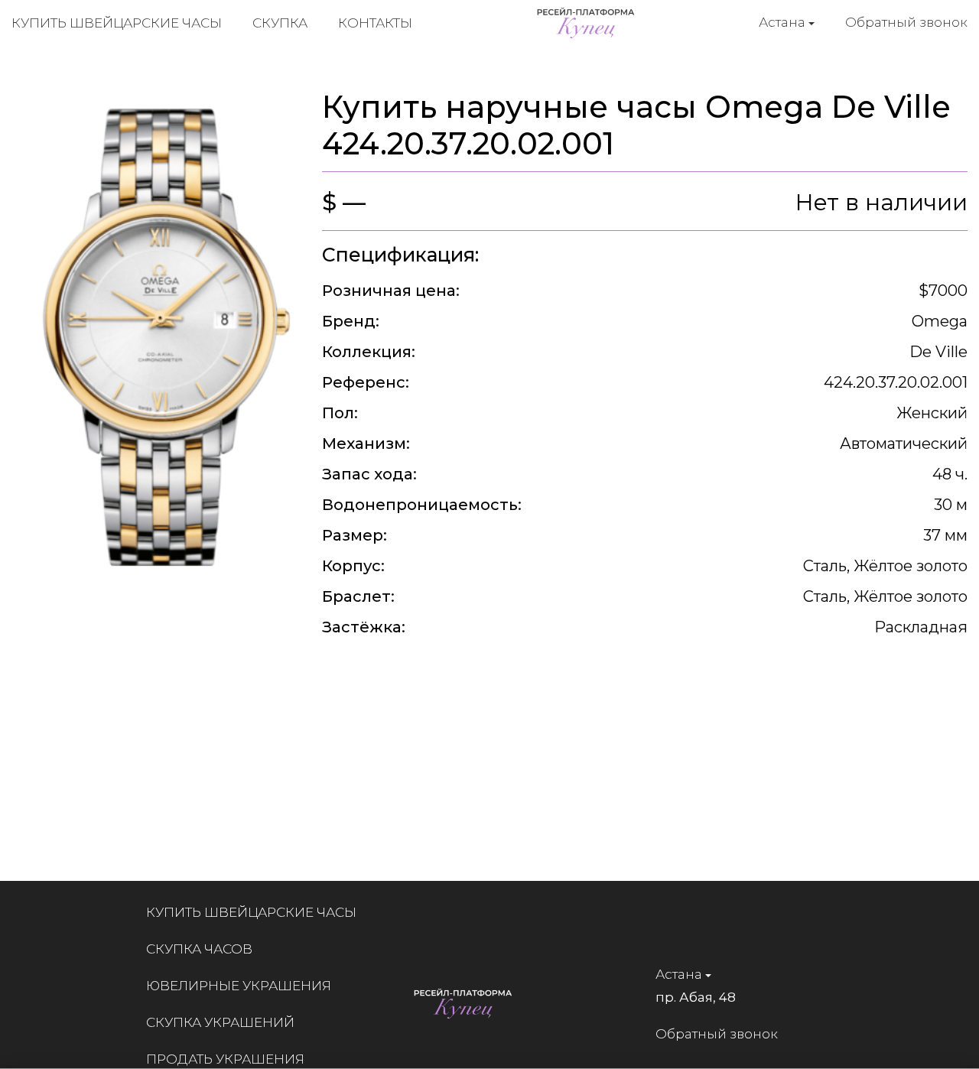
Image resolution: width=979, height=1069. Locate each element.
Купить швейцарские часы (116, 23)
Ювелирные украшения (238, 985)
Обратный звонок (906, 22)
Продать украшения (225, 1059)
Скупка (279, 23)
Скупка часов (199, 949)
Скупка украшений (220, 1022)
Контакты (375, 23)
